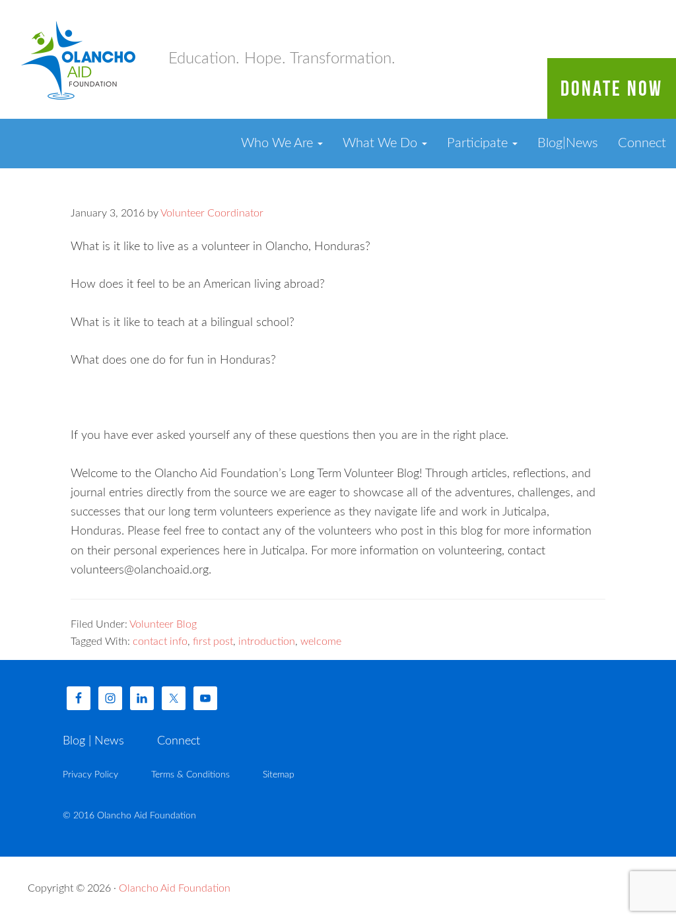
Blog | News (93, 741)
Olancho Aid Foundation (79, 59)
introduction (266, 641)
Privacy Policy (90, 774)
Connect (642, 143)
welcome (320, 641)
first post (213, 641)
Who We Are (278, 143)
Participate (479, 143)
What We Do (382, 143)
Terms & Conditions (190, 774)
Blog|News (567, 143)
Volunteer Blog (163, 624)
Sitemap (278, 774)
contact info (160, 641)
